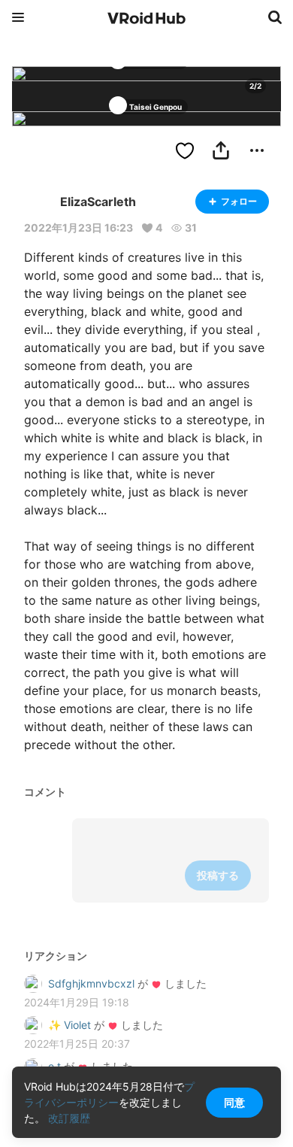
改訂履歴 (69, 1118)
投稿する (218, 875)
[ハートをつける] (185, 150)
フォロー (239, 201)
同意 (234, 1102)
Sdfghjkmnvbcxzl (91, 983)
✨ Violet (69, 1024)
